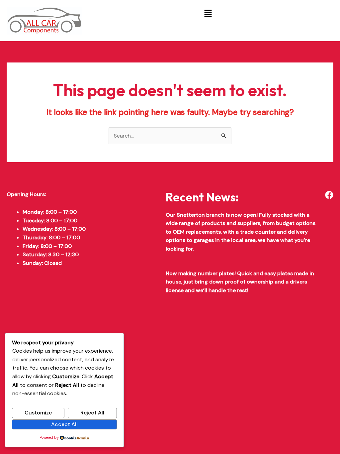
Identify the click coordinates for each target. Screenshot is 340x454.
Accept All (64, 424)
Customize (38, 412)
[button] (208, 14)
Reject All (92, 412)
